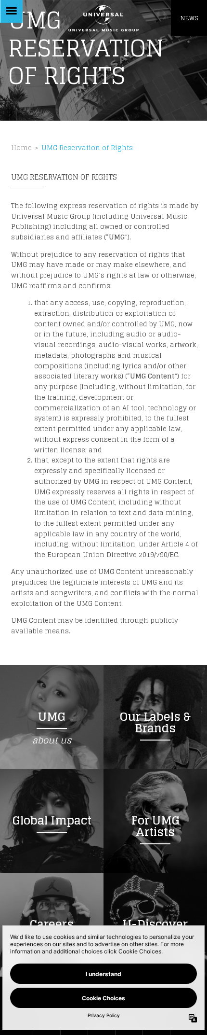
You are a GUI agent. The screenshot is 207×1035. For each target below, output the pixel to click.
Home (21, 148)
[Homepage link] (103, 18)
